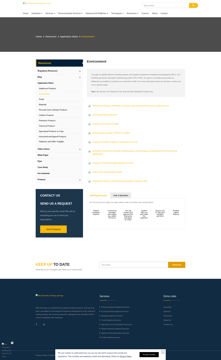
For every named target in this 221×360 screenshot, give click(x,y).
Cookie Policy (53, 355)
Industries (36, 13)
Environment (44, 94)
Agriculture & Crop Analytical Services (116, 324)
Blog (40, 77)
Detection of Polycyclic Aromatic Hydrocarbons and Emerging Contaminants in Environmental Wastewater (134, 152)
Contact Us (168, 324)
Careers (145, 13)
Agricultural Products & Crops (51, 131)
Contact (164, 13)
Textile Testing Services (110, 337)
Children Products (46, 115)
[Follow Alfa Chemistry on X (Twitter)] (40, 324)
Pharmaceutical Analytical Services (115, 307)
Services (49, 13)
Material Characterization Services (115, 333)
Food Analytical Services (111, 320)
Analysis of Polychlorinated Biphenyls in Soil (112, 163)
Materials (43, 104)
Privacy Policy (41, 355)
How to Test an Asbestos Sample (107, 172)
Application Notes (69, 36)
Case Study (43, 167)
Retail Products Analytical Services (115, 329)
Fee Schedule (44, 173)
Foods (41, 99)
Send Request (53, 229)
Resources (132, 13)
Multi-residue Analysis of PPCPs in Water (111, 133)
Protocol (41, 179)
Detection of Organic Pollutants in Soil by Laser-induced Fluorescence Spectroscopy (130, 106)
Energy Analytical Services (112, 316)
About (154, 13)
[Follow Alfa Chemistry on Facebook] (36, 324)
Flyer (40, 161)
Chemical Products (47, 126)
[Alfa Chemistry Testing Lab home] (37, 5)
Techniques (116, 13)
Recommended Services (69, 13)
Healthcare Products (47, 88)
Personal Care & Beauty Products (53, 110)
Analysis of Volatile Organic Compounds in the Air (114, 142)
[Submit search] (193, 5)
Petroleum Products (47, 120)
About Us (167, 320)
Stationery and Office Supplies (51, 141)
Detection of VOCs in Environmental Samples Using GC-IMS (119, 181)
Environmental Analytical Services (115, 311)
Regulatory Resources (48, 71)
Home (25, 13)
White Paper (43, 155)
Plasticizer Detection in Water (105, 124)
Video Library (44, 149)
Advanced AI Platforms (96, 13)
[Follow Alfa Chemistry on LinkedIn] (44, 324)
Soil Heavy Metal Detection (104, 115)
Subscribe (176, 265)
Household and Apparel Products (52, 136)
